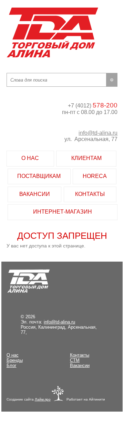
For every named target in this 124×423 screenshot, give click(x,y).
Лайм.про (43, 399)
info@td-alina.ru (98, 133)
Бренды (15, 360)
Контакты (79, 355)
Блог (12, 365)
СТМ (75, 360)
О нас (13, 355)
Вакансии (80, 365)
